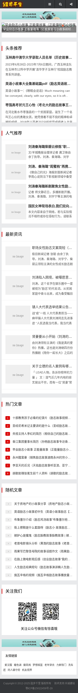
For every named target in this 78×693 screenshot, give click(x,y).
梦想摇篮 (38, 665)
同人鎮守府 (14, 670)
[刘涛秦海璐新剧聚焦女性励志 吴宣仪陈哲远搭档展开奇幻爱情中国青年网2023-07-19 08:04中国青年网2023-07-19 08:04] (15, 192)
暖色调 (17, 665)
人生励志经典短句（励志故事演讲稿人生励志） (44, 567)
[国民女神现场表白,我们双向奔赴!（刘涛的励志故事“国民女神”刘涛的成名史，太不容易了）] (15, 211)
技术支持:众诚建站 (64, 683)
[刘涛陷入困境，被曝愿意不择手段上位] (17, 285)
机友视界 (27, 670)
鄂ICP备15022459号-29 (39, 688)
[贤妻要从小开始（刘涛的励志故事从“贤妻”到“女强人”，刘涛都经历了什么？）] (17, 344)
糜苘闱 (27, 665)
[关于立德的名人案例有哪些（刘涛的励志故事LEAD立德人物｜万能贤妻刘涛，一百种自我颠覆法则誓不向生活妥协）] (17, 374)
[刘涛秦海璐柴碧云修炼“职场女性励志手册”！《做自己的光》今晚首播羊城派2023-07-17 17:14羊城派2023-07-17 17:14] (15, 152)
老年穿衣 (49, 665)
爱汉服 (8, 665)
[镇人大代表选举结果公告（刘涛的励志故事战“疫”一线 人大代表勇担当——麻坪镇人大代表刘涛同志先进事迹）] (17, 315)
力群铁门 (61, 665)
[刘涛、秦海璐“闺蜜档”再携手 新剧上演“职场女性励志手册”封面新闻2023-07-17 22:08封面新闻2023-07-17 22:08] (15, 172)
